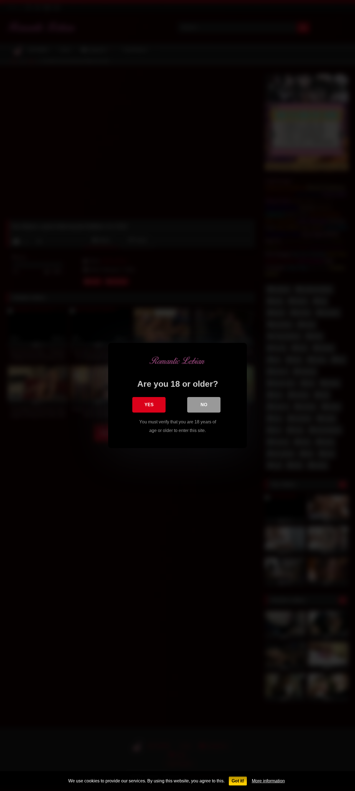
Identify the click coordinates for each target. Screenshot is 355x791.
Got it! (238, 781)
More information (268, 781)
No (204, 404)
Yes (149, 404)
